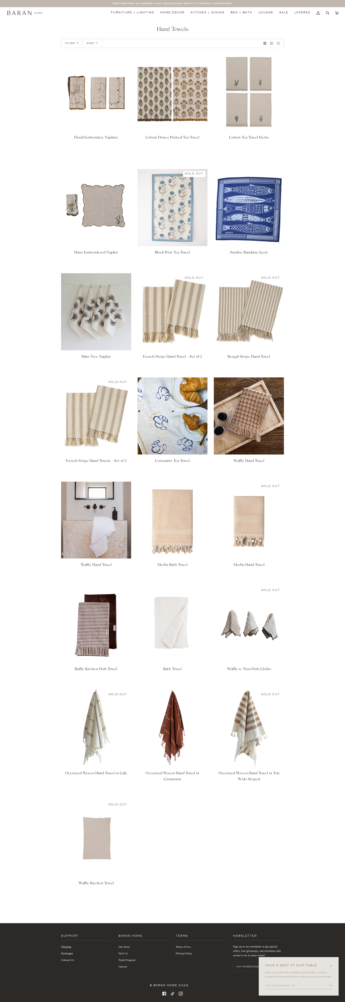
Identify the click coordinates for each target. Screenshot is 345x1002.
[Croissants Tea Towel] (173, 415)
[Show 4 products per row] (279, 43)
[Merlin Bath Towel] (173, 520)
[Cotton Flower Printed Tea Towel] (173, 92)
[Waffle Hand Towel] (249, 415)
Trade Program (126, 960)
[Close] (333, 964)
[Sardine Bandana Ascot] (249, 207)
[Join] (327, 985)
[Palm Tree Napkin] (96, 311)
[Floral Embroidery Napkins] (96, 92)
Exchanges (67, 953)
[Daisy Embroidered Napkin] (96, 207)
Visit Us (123, 953)
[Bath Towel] (173, 624)
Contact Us (67, 960)
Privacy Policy (184, 953)
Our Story (124, 947)
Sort (90, 43)
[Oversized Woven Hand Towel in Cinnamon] (173, 728)
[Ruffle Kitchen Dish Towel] (96, 624)
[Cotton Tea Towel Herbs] (249, 92)
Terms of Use (183, 947)
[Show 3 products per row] (271, 43)
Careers (122, 966)
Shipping (66, 947)
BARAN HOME (165, 985)
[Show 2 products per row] (265, 43)
